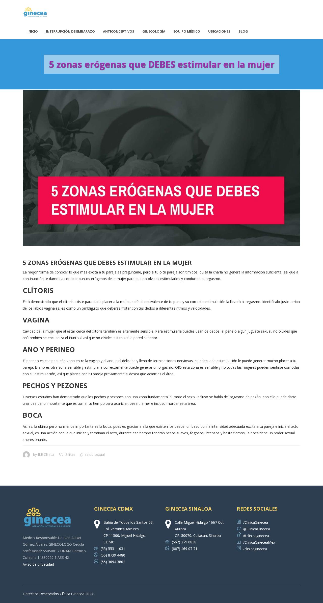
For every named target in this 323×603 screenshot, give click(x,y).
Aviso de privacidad (38, 564)
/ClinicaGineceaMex (259, 542)
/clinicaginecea (255, 548)
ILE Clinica (46, 454)
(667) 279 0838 (184, 542)
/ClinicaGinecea (255, 522)
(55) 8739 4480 (113, 555)
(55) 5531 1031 (113, 548)
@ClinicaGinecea (256, 528)
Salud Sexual (95, 454)
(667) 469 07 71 (184, 548)
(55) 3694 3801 (113, 561)
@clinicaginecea (256, 535)
